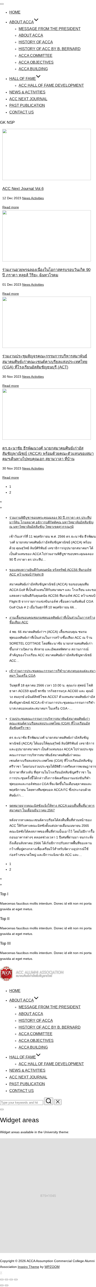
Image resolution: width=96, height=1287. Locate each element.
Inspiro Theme (28, 1267)
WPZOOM (52, 1267)
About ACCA (31, 35)
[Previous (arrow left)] (2, 1285)
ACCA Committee (35, 56)
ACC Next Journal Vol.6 (23, 188)
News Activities (33, 198)
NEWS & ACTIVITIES (27, 92)
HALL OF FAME (22, 79)
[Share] (6, 1279)
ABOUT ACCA (21, 22)
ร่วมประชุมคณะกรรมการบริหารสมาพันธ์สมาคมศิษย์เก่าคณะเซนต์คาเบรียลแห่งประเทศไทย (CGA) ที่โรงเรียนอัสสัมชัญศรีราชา (49, 723)
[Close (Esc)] (2, 1279)
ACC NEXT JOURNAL (28, 99)
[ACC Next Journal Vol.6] (46, 179)
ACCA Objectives (36, 62)
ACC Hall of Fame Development (51, 85)
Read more (10, 207)
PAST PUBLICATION (27, 105)
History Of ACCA (36, 42)
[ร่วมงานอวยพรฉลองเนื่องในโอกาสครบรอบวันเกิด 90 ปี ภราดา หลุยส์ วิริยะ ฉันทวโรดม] (46, 260)
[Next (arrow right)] (6, 1285)
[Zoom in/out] (16, 1279)
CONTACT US (21, 112)
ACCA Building (33, 69)
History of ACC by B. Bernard (50, 49)
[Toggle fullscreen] (11, 1279)
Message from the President (50, 29)
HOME (15, 12)
